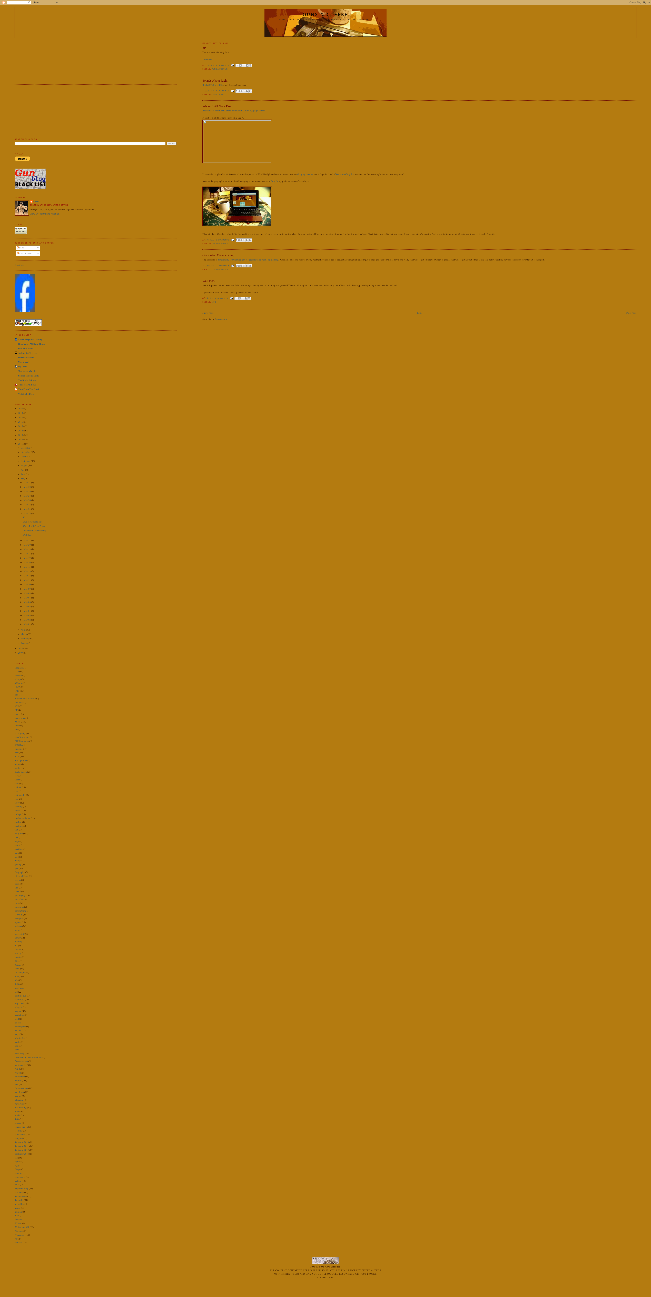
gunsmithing (20, 910)
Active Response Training (30, 339)
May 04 (27, 610)
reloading (19, 1099)
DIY (16, 837)
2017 (20, 417)
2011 (20, 443)
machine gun (20, 995)
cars (16, 791)
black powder (21, 760)
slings (17, 1169)
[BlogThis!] (240, 65)
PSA (16, 1084)
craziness (19, 825)
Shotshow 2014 (22, 1153)
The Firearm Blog (27, 384)
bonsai (18, 764)
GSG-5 (18, 891)
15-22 (17, 687)
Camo (17, 779)
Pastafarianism (21, 1061)
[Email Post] (233, 65)
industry (18, 941)
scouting (19, 1130)
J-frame (18, 949)
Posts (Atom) (221, 319)
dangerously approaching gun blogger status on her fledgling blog (248, 259)
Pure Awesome (220, 69)
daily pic (19, 833)
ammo (17, 713)
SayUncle (22, 366)
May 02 (27, 619)
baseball (18, 748)
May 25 (27, 504)
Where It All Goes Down (217, 106)
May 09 (27, 588)
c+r (16, 775)
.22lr (17, 671)
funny (17, 860)
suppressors (20, 1176)
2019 (20, 412)
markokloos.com (26, 357)
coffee (17, 810)
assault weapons (22, 737)
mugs (17, 1034)
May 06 (27, 602)
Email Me (19, 265)
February (25, 638)
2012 (20, 439)
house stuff (20, 933)
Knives (18, 964)
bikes (17, 756)
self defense (20, 1134)
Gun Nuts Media (26, 348)
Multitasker (20, 1038)
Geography (20, 872)
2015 (20, 426)
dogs (17, 841)
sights (17, 1161)
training (18, 1211)
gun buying (20, 895)
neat (16, 1045)
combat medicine (22, 818)
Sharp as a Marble (27, 371)
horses (17, 930)
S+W (17, 1119)
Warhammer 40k (22, 1227)
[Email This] (237, 65)
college (18, 814)
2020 (20, 408)
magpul (18, 1011)
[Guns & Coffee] (25, 310)
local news (19, 987)
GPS (16, 887)
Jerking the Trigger (27, 352)
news (17, 1049)
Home (419, 312)
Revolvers (19, 1103)
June (23, 474)
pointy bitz (20, 1076)
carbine (18, 787)
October (25, 456)
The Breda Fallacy (27, 380)
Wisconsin (19, 1234)
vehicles (18, 1219)
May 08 (27, 593)
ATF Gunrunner (22, 740)
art (16, 729)
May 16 (27, 562)
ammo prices (20, 717)
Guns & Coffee (325, 14)
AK (16, 710)
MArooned (23, 362)
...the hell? (19, 667)
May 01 (27, 624)
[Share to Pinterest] (250, 65)
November (26, 452)
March (24, 634)
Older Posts (631, 312)
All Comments (25, 253)
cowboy (18, 822)
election (18, 848)
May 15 (27, 566)
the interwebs (220, 244)
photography (20, 1065)
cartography (20, 795)
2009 (20, 652)
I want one (207, 59)
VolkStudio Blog (26, 393)
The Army (19, 1192)
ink (16, 945)
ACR (17, 706)
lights (17, 983)
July (23, 469)
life (214, 302)
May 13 (27, 571)
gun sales (19, 899)
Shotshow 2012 (22, 1149)
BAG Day (19, 744)
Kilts (17, 960)
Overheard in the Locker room (28, 1057)
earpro (17, 845)
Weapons (19, 1230)
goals (17, 883)
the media (19, 1200)
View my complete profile (45, 214)
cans (17, 783)
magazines (19, 1003)
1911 (17, 690)
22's (16, 694)
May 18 (27, 553)
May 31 (27, 482)
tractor (18, 1207)
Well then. (208, 281)
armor (17, 725)
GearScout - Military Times (31, 343)
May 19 (27, 549)
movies (18, 1030)
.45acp (18, 679)
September (26, 460)
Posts (21, 247)
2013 (20, 435)
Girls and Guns (21, 875)
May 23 (27, 513)
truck (17, 1215)
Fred (36, 201)
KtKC (17, 968)
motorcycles (20, 1026)
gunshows (19, 906)
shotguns (19, 1138)
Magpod (18, 1007)
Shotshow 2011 (22, 1146)
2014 (20, 430)
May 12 (27, 575)
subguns (18, 1173)
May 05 (27, 606)
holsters (18, 926)
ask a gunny (20, 733)
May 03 (27, 615)
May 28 (27, 495)
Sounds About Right (215, 80)
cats (16, 798)
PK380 (18, 1072)
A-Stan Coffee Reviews (25, 698)
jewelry (18, 953)
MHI (17, 1018)
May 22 (27, 540)
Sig (16, 1157)
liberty (18, 976)
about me (19, 702)
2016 (20, 421)
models (18, 1022)
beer (16, 752)
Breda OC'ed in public (212, 84)
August (24, 465)
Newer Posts (207, 312)
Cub (16, 829)
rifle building (21, 1107)
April (23, 629)
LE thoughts (20, 972)
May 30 (27, 486)
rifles (17, 1111)
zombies (18, 1242)
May (23, 478)
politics (18, 1080)
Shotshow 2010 (22, 1142)
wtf (16, 1238)
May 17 (27, 557)
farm (17, 852)
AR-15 (18, 721)
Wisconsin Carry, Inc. (345, 174)
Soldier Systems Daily (28, 375)
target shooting (21, 1188)
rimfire (18, 1115)
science (18, 1122)
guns (17, 903)
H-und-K (19, 914)
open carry (218, 94)
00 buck (18, 683)
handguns (19, 918)
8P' (204, 48)
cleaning (19, 806)
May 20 (27, 544)
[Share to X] (243, 65)
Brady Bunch (21, 771)
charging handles (305, 174)
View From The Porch (28, 389)
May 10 (27, 584)
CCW (17, 802)
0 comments (222, 65)
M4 (16, 991)
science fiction (21, 1126)
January (24, 642)
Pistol (17, 1068)
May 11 (27, 580)
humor (18, 937)
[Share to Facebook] (247, 65)
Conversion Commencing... (219, 255)
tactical (18, 1180)
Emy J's (274, 181)
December (26, 447)
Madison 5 (19, 999)
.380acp (18, 675)
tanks (17, 1184)
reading (18, 1095)
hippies (18, 922)
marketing (19, 1014)
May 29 (27, 491)
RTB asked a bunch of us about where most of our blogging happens (233, 110)
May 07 (27, 597)
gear (16, 868)
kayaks (18, 957)
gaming (18, 864)
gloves (18, 879)
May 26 (27, 500)
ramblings (19, 1091)
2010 (20, 648)
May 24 (27, 508)
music (17, 1041)
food (17, 856)
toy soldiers (20, 1203)
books (17, 767)
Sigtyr (17, 1165)
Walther (18, 1223)
